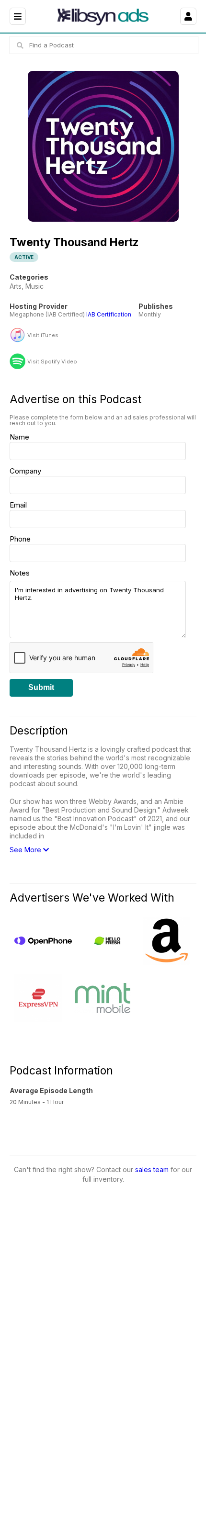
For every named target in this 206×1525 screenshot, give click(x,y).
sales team (152, 1169)
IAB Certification (108, 314)
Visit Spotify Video (52, 361)
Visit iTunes (42, 335)
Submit (41, 687)
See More (26, 850)
